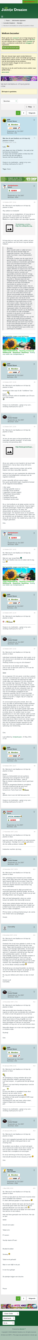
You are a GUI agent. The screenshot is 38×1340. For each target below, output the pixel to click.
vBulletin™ (23, 1329)
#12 (34, 1002)
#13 (34, 1066)
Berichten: (10, 133)
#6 (34, 613)
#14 (34, 1131)
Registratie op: (12, 131)
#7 (34, 649)
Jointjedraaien (17, 737)
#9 (34, 831)
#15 (34, 1188)
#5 (34, 549)
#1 (34, 138)
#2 (34, 202)
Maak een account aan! (11, 47)
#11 (34, 935)
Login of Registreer (29, 1)
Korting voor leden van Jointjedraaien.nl (19, 353)
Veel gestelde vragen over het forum (16, 336)
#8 (34, 766)
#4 (34, 426)
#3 (34, 382)
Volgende (32, 113)
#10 (34, 869)
